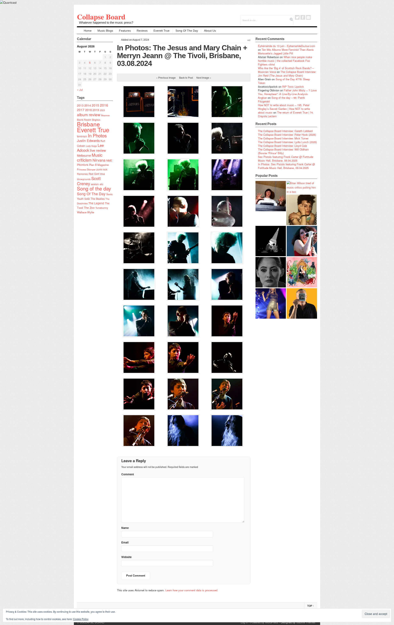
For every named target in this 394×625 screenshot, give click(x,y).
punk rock (101, 169)
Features (125, 30)
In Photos (97, 135)
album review (88, 114)
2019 (96, 110)
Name (125, 528)
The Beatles (98, 199)
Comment (127, 474)
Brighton (96, 119)
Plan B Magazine (99, 165)
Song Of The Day (186, 30)
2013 (80, 105)
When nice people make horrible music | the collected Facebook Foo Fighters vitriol (285, 60)
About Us (210, 30)
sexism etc (97, 184)
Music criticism (89, 157)
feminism (82, 136)
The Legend (96, 203)
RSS (314, 17)
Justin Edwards (88, 140)
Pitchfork (82, 165)
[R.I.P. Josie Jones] (270, 272)
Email (308, 17)
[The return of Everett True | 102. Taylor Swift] (270, 303)
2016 (104, 105)
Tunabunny (101, 207)
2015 (95, 105)
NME (109, 160)
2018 (88, 110)
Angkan (262, 98)
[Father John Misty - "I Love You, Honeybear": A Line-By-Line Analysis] (302, 272)
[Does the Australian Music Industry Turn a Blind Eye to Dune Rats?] (270, 241)
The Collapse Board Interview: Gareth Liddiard (285, 131)
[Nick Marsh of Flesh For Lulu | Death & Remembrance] (301, 210)
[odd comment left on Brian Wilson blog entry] (270, 196)
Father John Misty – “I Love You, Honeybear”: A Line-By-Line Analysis (287, 92)
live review (98, 150)
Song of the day (94, 188)
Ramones (82, 174)
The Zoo (89, 208)
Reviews (142, 30)
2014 (87, 105)
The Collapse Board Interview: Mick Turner (283, 138)
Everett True (161, 30)
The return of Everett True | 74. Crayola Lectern (286, 114)
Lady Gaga (91, 145)
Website (126, 557)
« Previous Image (166, 77)
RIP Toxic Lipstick (293, 86)
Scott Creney (89, 180)
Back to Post (186, 77)
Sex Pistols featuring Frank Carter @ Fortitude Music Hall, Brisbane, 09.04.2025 (285, 158)
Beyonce (105, 115)
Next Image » (203, 77)
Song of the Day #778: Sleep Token (284, 81)
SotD (87, 198)
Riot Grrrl (94, 174)
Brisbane (88, 124)
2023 (102, 110)
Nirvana (99, 160)
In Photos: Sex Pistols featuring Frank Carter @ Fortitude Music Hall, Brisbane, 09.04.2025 (286, 166)
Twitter (297, 17)
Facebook (302, 17)
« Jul (80, 90)
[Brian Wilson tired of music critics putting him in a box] (302, 187)
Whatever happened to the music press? (106, 22)
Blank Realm (84, 119)
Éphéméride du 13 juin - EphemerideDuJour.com (286, 46)
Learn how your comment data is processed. (191, 590)
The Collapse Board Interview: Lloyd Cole (282, 146)
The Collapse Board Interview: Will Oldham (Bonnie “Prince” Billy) (283, 151)
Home (88, 30)
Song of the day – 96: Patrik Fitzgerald (281, 99)
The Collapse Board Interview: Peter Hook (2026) (287, 135)
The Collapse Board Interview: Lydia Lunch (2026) (287, 142)
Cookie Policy (80, 619)
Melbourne (84, 155)
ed (248, 40)
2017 (80, 109)
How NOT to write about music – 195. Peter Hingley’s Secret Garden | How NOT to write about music (284, 108)
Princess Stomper (86, 169)
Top (310, 605)
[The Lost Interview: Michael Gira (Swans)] (302, 303)
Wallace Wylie (85, 212)
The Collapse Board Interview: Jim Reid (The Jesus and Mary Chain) (287, 73)
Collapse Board (101, 16)
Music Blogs (105, 30)
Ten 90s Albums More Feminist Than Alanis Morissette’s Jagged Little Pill (286, 51)
